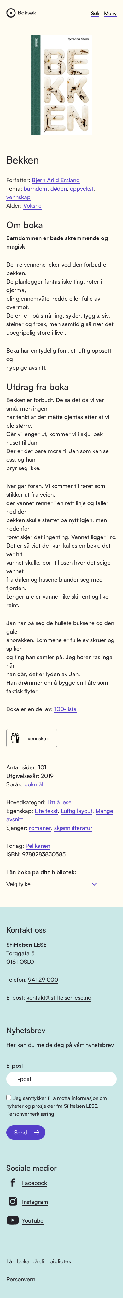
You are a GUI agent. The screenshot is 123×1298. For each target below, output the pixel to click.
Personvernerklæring (30, 1114)
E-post (15, 1065)
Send (20, 1132)
